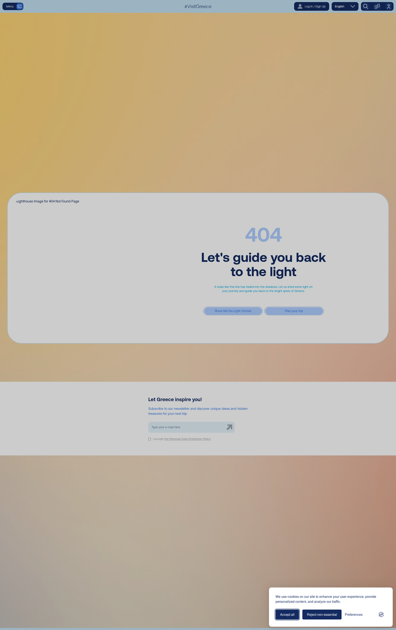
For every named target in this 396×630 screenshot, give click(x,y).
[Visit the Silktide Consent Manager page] (381, 614)
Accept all (287, 614)
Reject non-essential (322, 614)
